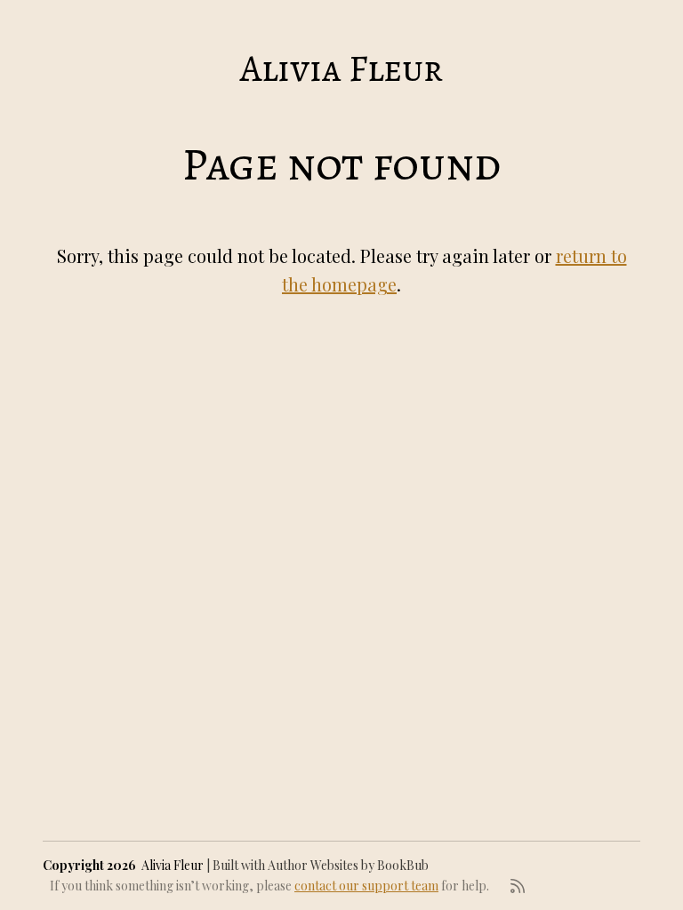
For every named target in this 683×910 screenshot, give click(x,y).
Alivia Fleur (341, 68)
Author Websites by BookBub (348, 865)
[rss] (517, 886)
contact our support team (366, 885)
